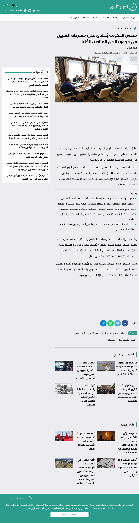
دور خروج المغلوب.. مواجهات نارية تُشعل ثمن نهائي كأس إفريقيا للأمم (28, 155)
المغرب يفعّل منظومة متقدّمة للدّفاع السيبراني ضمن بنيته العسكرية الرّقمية (96, 203)
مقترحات (111, 340)
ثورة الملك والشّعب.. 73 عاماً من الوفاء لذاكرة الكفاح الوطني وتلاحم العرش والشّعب (86, 395)
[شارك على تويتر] (117, 323)
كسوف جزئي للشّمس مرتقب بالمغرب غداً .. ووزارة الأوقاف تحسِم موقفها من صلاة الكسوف (127, 443)
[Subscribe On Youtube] (38, 10)
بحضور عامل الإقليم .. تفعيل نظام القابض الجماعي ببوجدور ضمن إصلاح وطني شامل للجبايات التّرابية (29, 125)
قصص (126, 17)
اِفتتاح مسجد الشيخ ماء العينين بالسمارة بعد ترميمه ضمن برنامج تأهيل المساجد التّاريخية (28, 136)
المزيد (76, 17)
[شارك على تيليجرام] (103, 323)
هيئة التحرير (132, 48)
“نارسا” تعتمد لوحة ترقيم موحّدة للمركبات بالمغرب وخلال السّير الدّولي (127, 467)
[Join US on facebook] (25, 10)
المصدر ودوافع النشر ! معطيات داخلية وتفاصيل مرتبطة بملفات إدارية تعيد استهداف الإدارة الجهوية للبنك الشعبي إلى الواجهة (27, 166)
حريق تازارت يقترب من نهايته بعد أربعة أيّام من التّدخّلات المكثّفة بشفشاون (97, 198)
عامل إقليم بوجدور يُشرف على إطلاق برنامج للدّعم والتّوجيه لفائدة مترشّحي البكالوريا (28, 114)
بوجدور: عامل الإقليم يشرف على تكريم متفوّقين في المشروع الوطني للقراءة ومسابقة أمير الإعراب (26, 94)
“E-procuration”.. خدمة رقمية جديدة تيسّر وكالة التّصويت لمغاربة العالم (85, 441)
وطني (116, 28)
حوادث (86, 17)
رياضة (115, 17)
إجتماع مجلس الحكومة (115, 333)
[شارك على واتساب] (110, 323)
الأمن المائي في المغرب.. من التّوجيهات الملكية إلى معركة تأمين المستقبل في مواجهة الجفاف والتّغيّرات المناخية (85, 471)
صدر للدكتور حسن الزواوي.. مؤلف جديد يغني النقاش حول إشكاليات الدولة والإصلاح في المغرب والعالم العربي (28, 81)
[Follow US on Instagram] (29, 10)
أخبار (135, 17)
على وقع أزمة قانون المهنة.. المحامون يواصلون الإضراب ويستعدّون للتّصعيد (97, 208)
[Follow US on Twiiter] (34, 10)
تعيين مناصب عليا (127, 340)
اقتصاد (106, 17)
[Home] (135, 28)
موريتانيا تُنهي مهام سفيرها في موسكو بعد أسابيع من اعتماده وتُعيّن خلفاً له (28, 145)
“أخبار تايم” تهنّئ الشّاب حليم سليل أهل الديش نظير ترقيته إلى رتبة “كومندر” (27, 177)
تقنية (95, 17)
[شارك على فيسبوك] (125, 323)
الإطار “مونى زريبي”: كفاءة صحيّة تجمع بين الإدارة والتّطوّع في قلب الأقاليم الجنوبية (29, 105)
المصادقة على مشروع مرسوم (87, 333)
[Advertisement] (96, 124)
